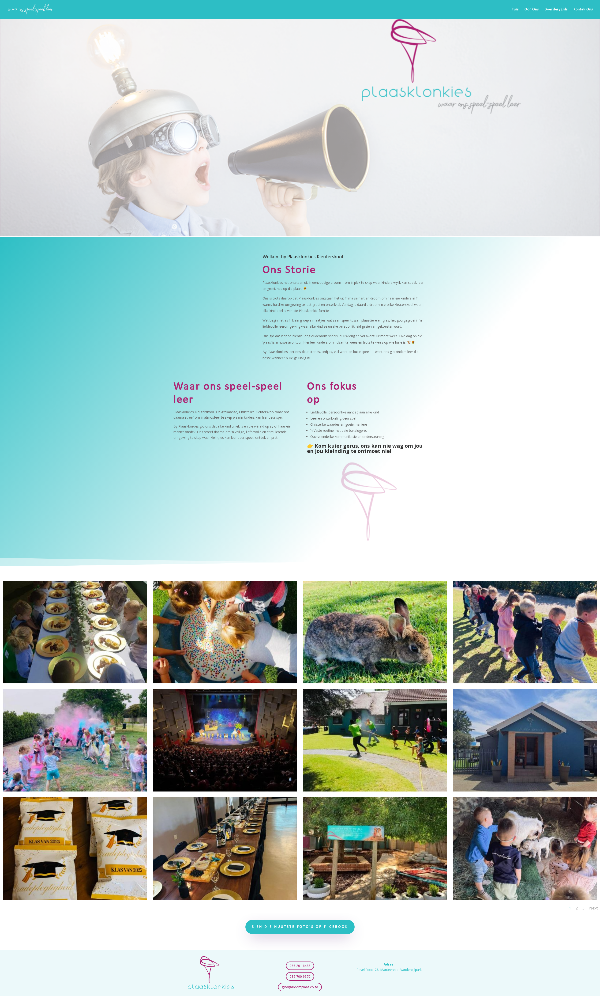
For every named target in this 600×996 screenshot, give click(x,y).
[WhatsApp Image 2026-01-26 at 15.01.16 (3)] (375, 790)
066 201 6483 (300, 965)
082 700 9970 (300, 976)
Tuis (515, 9)
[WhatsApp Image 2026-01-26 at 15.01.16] (225, 898)
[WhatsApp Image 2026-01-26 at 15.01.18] (225, 682)
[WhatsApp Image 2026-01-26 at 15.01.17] (225, 790)
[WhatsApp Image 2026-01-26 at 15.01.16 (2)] (525, 790)
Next (593, 908)
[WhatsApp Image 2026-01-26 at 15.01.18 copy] (75, 682)
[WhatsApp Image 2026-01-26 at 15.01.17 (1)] (75, 790)
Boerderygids (556, 9)
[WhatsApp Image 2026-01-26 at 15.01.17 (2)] (525, 682)
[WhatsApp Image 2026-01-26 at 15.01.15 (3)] (375, 898)
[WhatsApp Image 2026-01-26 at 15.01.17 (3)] (375, 682)
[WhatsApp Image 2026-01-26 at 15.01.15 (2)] (525, 898)
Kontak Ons (583, 9)
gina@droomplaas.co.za (300, 987)
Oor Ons (532, 9)
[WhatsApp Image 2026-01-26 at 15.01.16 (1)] (75, 898)
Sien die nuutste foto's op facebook (300, 927)
